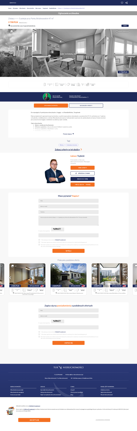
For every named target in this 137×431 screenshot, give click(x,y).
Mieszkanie (22, 8)
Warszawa (38, 8)
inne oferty (82, 168)
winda (62, 145)
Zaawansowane (103, 420)
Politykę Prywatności (34, 406)
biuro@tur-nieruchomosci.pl (75, 374)
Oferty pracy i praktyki (77, 392)
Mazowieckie (30, 8)
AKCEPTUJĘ (34, 420)
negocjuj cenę (82, 179)
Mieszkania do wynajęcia (17, 392)
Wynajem (15, 8)
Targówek (45, 8)
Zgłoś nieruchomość (106, 392)
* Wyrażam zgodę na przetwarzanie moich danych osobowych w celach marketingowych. (64, 242)
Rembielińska (52, 8)
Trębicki (77, 156)
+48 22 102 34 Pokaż (82, 184)
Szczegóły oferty (86, 105)
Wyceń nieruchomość (107, 394)
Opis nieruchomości (51, 105)
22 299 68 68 (58, 374)
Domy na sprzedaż (15, 394)
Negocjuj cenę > (23, 22)
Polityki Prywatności (60, 240)
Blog (72, 394)
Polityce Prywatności (29, 409)
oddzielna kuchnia (71, 145)
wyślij (68, 251)
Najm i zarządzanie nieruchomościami (50, 394)
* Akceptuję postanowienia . (53, 240)
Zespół (73, 390)
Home (9, 8)
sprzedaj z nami (83, 173)
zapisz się (68, 343)
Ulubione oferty (105, 390)
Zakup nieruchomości (46, 392)
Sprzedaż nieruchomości (47, 390)
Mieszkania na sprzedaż (16, 390)
